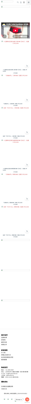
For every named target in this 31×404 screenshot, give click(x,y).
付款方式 (4, 389)
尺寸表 (3, 352)
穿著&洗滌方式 (6, 355)
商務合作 (4, 344)
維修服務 (4, 360)
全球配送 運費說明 (7, 386)
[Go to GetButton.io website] (27, 402)
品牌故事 (4, 337)
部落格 (3, 340)
